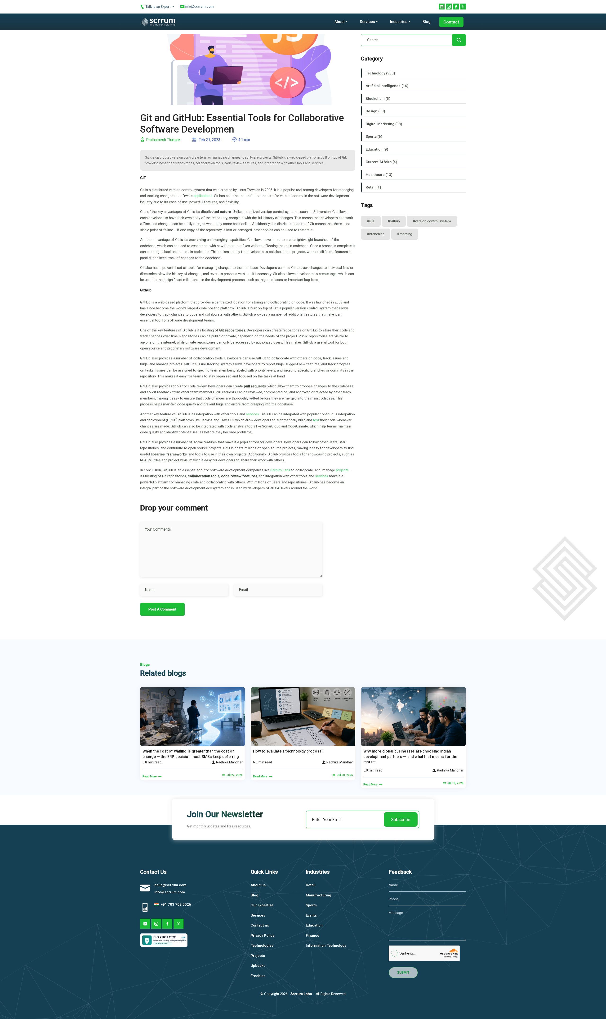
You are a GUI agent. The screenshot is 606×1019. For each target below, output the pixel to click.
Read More (150, 776)
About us (258, 885)
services (252, 414)
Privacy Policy (262, 935)
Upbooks (258, 966)
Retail (311, 885)
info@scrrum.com (169, 892)
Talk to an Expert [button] (158, 7)
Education (314, 925)
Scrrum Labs (280, 470)
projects (343, 470)
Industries (398, 21)
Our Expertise (262, 905)
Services (367, 21)
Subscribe (400, 819)
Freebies (258, 976)
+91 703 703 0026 (175, 904)
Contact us (260, 925)
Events (311, 915)
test (316, 420)
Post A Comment (162, 609)
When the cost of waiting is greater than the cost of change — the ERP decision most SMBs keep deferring (191, 754)
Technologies (262, 945)
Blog (427, 21)
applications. (203, 196)
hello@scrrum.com (170, 885)
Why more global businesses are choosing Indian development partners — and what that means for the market (410, 756)
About (339, 21)
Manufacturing (318, 895)
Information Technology (326, 945)
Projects (258, 956)
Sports (311, 905)
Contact (451, 21)
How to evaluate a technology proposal (288, 751)
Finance (312, 935)
